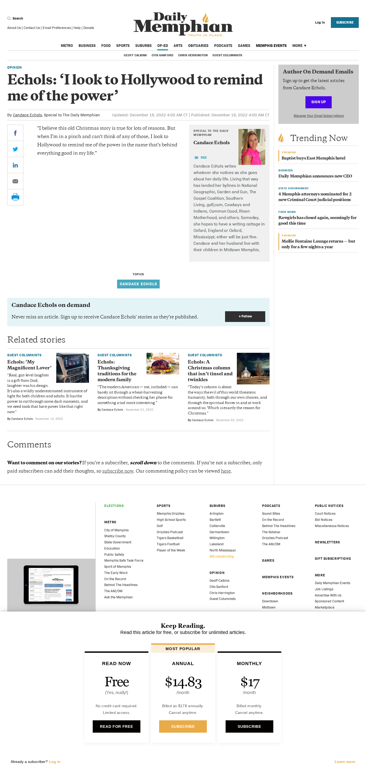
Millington (217, 538)
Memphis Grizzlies (170, 513)
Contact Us (32, 28)
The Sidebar (271, 532)
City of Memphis (116, 530)
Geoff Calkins (135, 55)
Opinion (14, 67)
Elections (114, 506)
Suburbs (143, 45)
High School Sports (171, 520)
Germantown (219, 532)
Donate (88, 28)
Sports (123, 45)
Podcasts (223, 45)
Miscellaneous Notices (332, 526)
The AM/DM (113, 591)
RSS (204, 157)
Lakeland (217, 544)
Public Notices (329, 506)
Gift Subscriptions (333, 559)
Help (77, 28)
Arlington (216, 513)
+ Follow (245, 316)
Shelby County (115, 536)
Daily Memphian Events (332, 583)
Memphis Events (271, 45)
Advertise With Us (328, 595)
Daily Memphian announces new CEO (315, 177)
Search (17, 18)
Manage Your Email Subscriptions (319, 116)
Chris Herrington (193, 55)
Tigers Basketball (170, 538)
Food (106, 45)
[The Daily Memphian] (183, 24)
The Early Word (116, 573)
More (297, 45)
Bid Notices (323, 520)
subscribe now (117, 471)
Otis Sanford (162, 55)
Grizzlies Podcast (170, 532)
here (226, 471)
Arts (178, 45)
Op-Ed (162, 45)
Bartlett (215, 520)
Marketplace (324, 607)
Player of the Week (171, 550)
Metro (67, 45)
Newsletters (327, 542)
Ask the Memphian (118, 597)
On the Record (115, 579)
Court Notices (325, 513)
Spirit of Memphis (117, 567)
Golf (160, 526)
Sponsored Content (329, 601)
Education (112, 548)
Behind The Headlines (120, 585)
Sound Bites (271, 513)
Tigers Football (168, 544)
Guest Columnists (227, 55)
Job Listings (324, 589)
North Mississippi (223, 550)
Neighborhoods (277, 593)
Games (244, 45)
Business (87, 45)
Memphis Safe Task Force (123, 560)
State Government (117, 542)
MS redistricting (222, 556)
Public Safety (114, 554)
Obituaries (198, 45)
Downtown (270, 601)
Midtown (268, 607)
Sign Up (318, 101)
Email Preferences (57, 28)
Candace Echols (27, 115)
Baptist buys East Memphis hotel (313, 159)
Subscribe (345, 22)
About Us (14, 28)
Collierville (217, 526)
